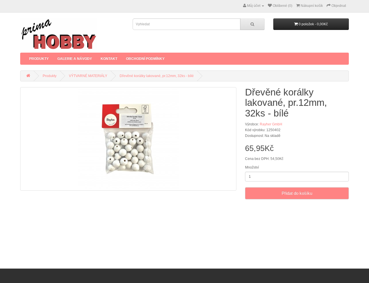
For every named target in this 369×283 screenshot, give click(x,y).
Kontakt (109, 59)
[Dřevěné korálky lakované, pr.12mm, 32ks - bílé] (128, 139)
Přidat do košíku (297, 193)
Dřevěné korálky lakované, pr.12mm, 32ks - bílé (157, 76)
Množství (252, 167)
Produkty (39, 59)
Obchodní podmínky (145, 59)
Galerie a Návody (74, 59)
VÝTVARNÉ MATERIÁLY (88, 76)
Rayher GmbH (271, 124)
